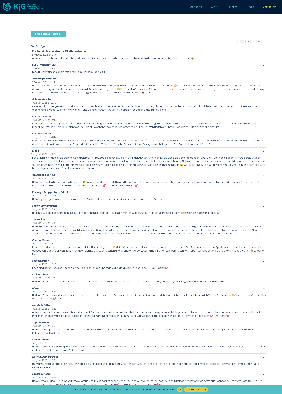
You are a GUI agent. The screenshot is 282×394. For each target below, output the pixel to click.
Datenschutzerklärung (196, 389)
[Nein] (278, 389)
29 (259, 41)
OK (179, 389)
